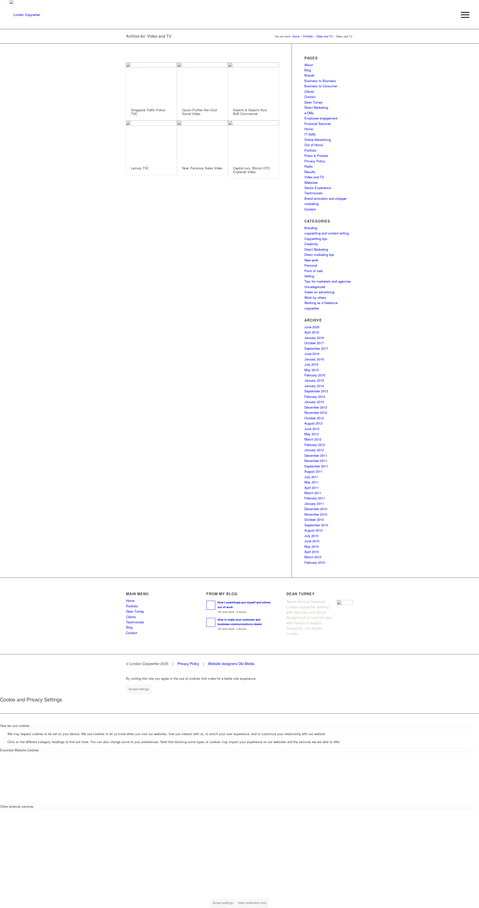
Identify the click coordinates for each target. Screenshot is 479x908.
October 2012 (314, 418)
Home (308, 128)
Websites (311, 182)
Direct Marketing (316, 107)
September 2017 (316, 348)
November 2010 (315, 514)
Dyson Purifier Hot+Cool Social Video (199, 112)
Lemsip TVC (140, 168)
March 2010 (312, 557)
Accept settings (138, 689)
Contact (310, 96)
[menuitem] (464, 14)
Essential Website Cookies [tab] (19, 750)
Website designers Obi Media (231, 663)
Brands (309, 75)
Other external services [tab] (17, 806)
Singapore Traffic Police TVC (148, 112)
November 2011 (315, 460)
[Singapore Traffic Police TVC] (151, 82)
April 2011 (311, 487)
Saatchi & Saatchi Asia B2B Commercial (250, 112)
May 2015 (311, 369)
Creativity (311, 243)
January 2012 (314, 450)
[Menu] (464, 14)
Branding (310, 228)
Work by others (315, 297)
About (308, 64)
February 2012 (314, 444)
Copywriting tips (315, 238)
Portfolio (310, 150)
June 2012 (311, 428)
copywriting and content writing (326, 233)
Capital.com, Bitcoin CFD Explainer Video (251, 170)
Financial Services (317, 123)
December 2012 (315, 407)
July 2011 (311, 476)
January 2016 (314, 359)
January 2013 (314, 401)
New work (311, 260)
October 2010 (314, 519)
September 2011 (316, 466)
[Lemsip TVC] (151, 140)
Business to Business (320, 80)
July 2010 (311, 535)
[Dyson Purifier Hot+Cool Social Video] (202, 82)
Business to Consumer (320, 86)
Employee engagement (321, 118)
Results (309, 171)
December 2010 (315, 508)
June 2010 (311, 541)
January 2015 (314, 380)
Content (310, 209)
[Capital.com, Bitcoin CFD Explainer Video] (253, 140)
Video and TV (314, 177)
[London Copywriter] (24, 14)
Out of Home (313, 144)
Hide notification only (252, 903)
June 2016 (311, 353)
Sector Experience (317, 187)
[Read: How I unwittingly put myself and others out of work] (210, 605)
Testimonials (313, 193)
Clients (309, 91)
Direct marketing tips (319, 254)
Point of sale (313, 270)
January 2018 (314, 337)
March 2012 (312, 439)
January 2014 (314, 385)
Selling (309, 276)
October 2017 (314, 342)
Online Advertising (317, 139)
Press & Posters (316, 155)
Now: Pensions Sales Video (202, 168)
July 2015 (311, 364)
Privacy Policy (314, 161)
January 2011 (314, 503)
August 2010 (313, 530)
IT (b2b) (310, 134)
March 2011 (312, 492)
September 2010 (316, 525)
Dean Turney (313, 102)
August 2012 (313, 423)
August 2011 (313, 471)
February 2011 (314, 498)
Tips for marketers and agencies (327, 281)
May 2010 (311, 546)
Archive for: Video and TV (148, 36)
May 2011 (311, 482)
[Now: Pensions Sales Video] (202, 140)
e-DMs (309, 113)
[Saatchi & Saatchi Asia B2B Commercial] (253, 82)
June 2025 (311, 327)
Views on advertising (319, 292)
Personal (310, 265)
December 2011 (315, 455)
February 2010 (314, 562)
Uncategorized (314, 286)
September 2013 (316, 391)
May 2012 (311, 434)
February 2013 (314, 396)
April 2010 (311, 551)
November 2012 (315, 412)
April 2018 (311, 332)
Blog (307, 70)
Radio (308, 166)
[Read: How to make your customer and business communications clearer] (210, 622)
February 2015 (314, 375)
